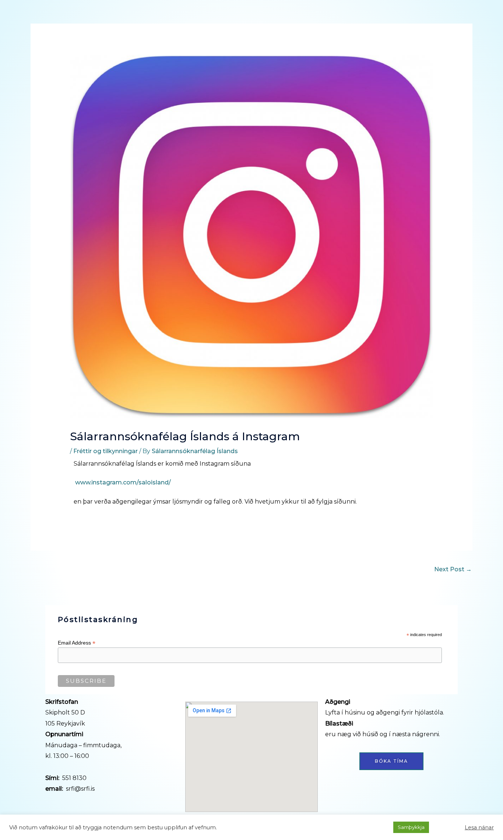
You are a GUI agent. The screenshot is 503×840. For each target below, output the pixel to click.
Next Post (453, 569)
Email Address (76, 642)
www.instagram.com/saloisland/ (123, 482)
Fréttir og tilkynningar (105, 451)
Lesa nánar (479, 827)
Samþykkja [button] (411, 827)
